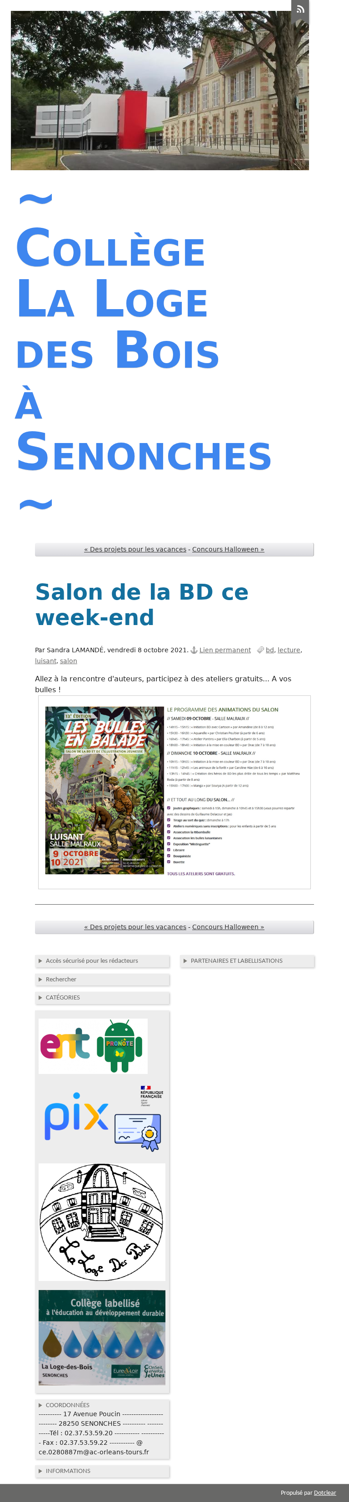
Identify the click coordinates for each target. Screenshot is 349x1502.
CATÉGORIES (63, 997)
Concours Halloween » (228, 549)
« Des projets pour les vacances (135, 549)
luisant (45, 661)
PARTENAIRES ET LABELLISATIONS (237, 961)
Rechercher (61, 979)
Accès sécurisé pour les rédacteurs (92, 961)
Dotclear (325, 1493)
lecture (289, 650)
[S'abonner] (300, 25)
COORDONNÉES (68, 1405)
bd (270, 650)
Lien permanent (225, 650)
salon (68, 661)
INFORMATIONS (68, 1471)
